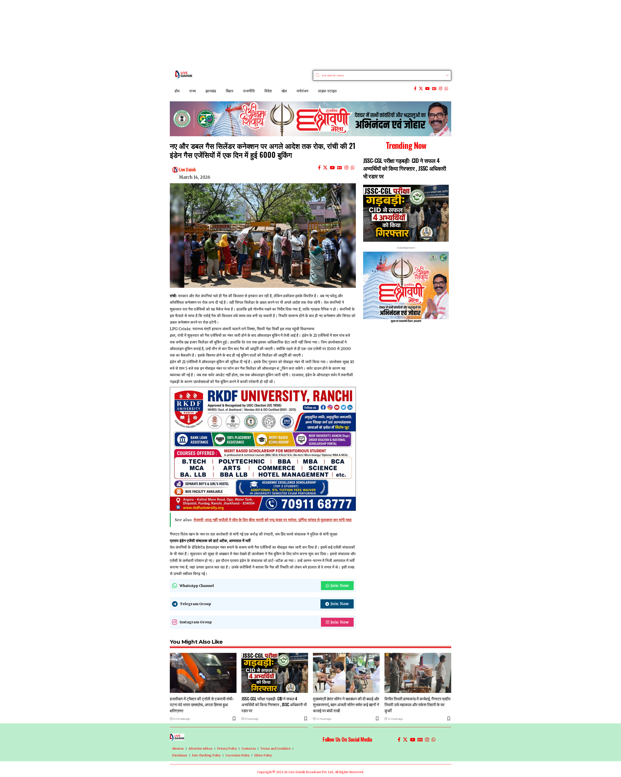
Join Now (339, 585)
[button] (364, 297)
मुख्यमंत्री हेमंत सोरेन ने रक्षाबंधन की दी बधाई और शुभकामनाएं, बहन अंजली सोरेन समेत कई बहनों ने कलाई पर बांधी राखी (346, 704)
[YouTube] (427, 88)
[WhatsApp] (446, 88)
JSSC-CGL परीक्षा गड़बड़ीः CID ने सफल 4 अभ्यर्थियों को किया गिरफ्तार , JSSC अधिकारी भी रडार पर (404, 168)
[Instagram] (440, 88)
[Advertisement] (145, 34)
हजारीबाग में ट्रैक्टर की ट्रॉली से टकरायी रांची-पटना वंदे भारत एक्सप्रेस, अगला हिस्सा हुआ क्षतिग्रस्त (202, 704)
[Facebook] (415, 88)
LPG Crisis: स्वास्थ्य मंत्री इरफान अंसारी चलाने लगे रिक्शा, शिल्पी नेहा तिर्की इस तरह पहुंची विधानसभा (242, 328)
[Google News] (434, 88)
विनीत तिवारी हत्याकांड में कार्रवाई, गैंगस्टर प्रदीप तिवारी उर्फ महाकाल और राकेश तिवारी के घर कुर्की (417, 704)
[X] (421, 88)
